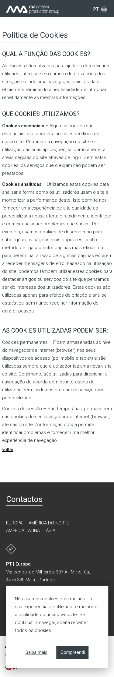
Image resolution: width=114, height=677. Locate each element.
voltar (7, 449)
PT (96, 9)
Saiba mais (36, 652)
